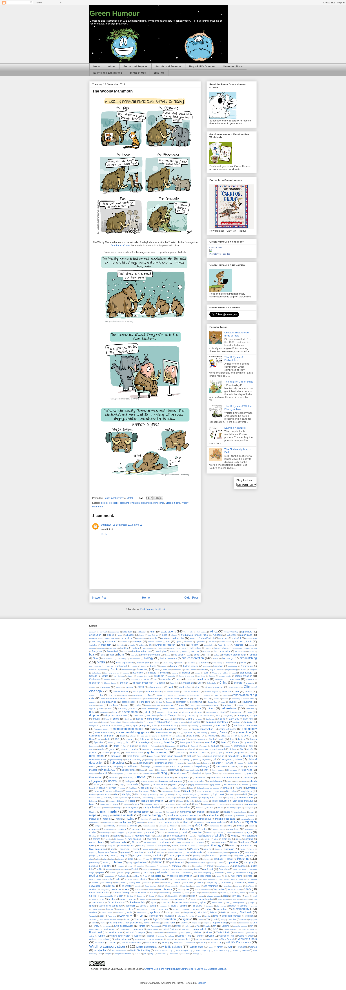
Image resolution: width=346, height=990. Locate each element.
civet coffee (185, 687)
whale (113, 942)
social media (206, 899)
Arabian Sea (225, 642)
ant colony (96, 642)
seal (127, 889)
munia (162, 832)
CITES (140, 687)
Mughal (131, 832)
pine (105, 859)
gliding (117, 752)
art (150, 645)
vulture (101, 935)
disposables (211, 712)
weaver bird (184, 939)
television (181, 916)
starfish (232, 906)
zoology (196, 954)
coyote (92, 705)
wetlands (99, 942)
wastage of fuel (226, 936)
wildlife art (216, 942)
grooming (149, 760)
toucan (243, 920)
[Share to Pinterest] (161, 498)
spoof (92, 906)
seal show (139, 889)
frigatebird (248, 742)
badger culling (148, 648)
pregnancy (151, 866)
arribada (142, 645)
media (161, 819)
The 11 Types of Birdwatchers (233, 359)
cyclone (251, 705)
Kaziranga (144, 791)
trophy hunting (220, 922)
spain (153, 902)
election (184, 726)
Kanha (239, 788)
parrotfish (161, 852)
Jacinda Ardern (159, 784)
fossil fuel (210, 742)
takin (223, 912)
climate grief (137, 692)
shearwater (164, 893)
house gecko (117, 773)
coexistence (137, 695)
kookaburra (204, 794)
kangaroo (227, 788)
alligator (174, 635)
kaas (191, 788)
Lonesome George (151, 804)
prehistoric (146, 502)
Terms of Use (138, 72)
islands (253, 781)
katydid (109, 791)
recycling (148, 872)
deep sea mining (186, 709)
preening (140, 866)
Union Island (152, 929)
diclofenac (173, 712)
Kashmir (98, 791)
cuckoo (227, 705)
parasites (138, 852)
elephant (124, 502)
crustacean (213, 705)
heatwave (104, 766)
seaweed (150, 889)
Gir (241, 749)
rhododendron (205, 876)
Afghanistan (202, 632)
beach (111, 655)
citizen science (155, 687)
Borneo (163, 666)
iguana (250, 773)
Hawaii (250, 763)
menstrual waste (247, 819)
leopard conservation (152, 800)
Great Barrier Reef (136, 756)
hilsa (241, 766)
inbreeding (128, 777)
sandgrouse (120, 883)
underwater (109, 929)
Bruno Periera (190, 670)
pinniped (121, 859)
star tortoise (221, 906)
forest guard (186, 742)
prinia (189, 866)
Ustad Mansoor (231, 929)
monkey (122, 829)
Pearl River (249, 852)
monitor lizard (109, 829)
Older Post (191, 597)
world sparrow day (221, 950)
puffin (99, 869)
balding (208, 648)
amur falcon (126, 638)
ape (178, 641)
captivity (171, 676)
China (223, 682)
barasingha (160, 651)
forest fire (169, 742)
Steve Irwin (96, 909)
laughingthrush (207, 797)
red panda (162, 872)
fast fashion (177, 736)
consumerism (151, 698)
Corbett (159, 702)
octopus (222, 842)
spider (203, 902)
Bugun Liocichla (216, 670)
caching (175, 673)
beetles (207, 655)
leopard (131, 800)
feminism (212, 735)
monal (251, 826)
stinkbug (120, 909)
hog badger (162, 770)
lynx (214, 804)
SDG (162, 886)
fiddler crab (225, 736)
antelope (137, 641)
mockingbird (186, 826)
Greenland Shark (97, 759)
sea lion (185, 886)
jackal (174, 784)
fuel (124, 746)
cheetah (124, 682)
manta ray (214, 812)
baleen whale (221, 648)
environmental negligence (132, 732)
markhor (228, 816)
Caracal (212, 676)
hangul (190, 763)
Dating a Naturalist (234, 427)
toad (214, 919)
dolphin (94, 715)
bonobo (134, 666)
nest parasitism (249, 836)
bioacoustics (135, 658)
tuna (254, 922)
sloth (225, 896)
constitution (136, 699)
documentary (236, 712)
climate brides (233, 687)
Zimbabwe (174, 954)
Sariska (177, 883)
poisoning (94, 862)
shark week (140, 892)
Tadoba (177, 913)
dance (134, 708)
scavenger (94, 886)
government (96, 755)
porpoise (93, 866)
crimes (148, 705)
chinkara (238, 683)
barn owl (195, 651)
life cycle (190, 801)
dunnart (168, 719)
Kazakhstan (131, 791)
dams (109, 708)
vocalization (239, 933)
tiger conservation (164, 919)
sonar (254, 899)
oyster (136, 849)
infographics (95, 781)
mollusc (240, 825)
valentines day (114, 932)
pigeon (250, 855)
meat (154, 819)
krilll (245, 794)
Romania (128, 879)
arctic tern (106, 644)
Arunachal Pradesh (165, 644)
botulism (206, 666)
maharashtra (183, 807)
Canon (130, 676)
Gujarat (205, 759)
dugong (139, 719)
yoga (151, 953)
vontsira (250, 933)
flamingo (180, 739)
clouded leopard (211, 692)
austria (251, 645)
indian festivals (164, 777)
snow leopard (178, 899)
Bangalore (97, 651)
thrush (127, 919)
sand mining (106, 883)
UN (252, 926)
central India (202, 679)
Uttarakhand (95, 932)
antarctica (110, 641)
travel (103, 923)
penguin (123, 855)
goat (213, 753)
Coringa (169, 702)
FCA (202, 736)
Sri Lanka (197, 906)
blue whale (231, 662)
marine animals (123, 815)
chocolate (250, 683)
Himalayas (108, 769)
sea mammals (210, 886)
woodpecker (100, 950)
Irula (244, 781)
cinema (129, 687)
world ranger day (203, 950)
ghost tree (203, 749)
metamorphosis (171, 822)
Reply (104, 534)
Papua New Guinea (107, 852)
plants (169, 859)
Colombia (169, 695)
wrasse (245, 950)
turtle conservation (123, 926)
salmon (254, 879)
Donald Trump (167, 715)
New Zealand (178, 839)
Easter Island (115, 722)
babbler (124, 648)
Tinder (200, 920)
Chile (200, 683)
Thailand (92, 920)
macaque (252, 804)
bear (121, 654)
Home (96, 66)
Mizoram (173, 826)
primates (176, 866)
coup (223, 702)
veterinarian (172, 933)
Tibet (136, 919)
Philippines (238, 856)
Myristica (92, 836)
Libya (180, 801)
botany (173, 666)
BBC (103, 655)
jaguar (184, 784)
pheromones (225, 856)
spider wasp (217, 903)
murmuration (173, 832)
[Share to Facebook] (157, 498)
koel (177, 794)
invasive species (196, 781)
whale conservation (131, 942)
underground (94, 929)
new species (134, 839)
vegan (152, 933)
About (112, 66)
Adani (153, 631)
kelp (155, 791)
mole (229, 825)
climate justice (153, 691)
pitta (147, 859)
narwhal (158, 836)
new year (151, 839)
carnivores (119, 679)
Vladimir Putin (223, 932)
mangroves (185, 811)
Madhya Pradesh (151, 807)
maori (251, 812)
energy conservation (202, 729)
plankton (157, 859)
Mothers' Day (188, 829)
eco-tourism (194, 722)
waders (138, 935)
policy (129, 863)
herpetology (201, 766)
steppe (254, 906)
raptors (101, 872)
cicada (119, 687)
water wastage (156, 939)
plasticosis (182, 859)
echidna (150, 722)
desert (114, 712)
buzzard (152, 673)
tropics (233, 923)
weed (208, 939)
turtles (142, 926)
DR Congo (192, 716)
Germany (167, 749)
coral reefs (144, 701)
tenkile (191, 916)
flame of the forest (163, 739)
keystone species (204, 791)
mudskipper (119, 832)
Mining (133, 825)
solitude (245, 899)
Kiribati (92, 794)
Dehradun (250, 709)
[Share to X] (154, 498)
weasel (170, 939)
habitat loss (117, 762)
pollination (140, 862)
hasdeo (240, 763)
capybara (201, 676)
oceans (200, 842)
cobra (100, 695)
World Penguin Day (184, 950)
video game (185, 933)
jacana (146, 785)
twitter (178, 926)
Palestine (194, 849)
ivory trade (132, 784)
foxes (224, 742)
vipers (209, 932)
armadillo (131, 645)
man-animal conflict (139, 811)
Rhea (145, 876)
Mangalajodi (171, 812)
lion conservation (220, 801)
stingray (109, 909)
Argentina (121, 645)
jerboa (122, 788)
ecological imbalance (217, 722)
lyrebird (223, 804)
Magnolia (170, 808)
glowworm (180, 753)
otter (231, 845)
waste (241, 936)
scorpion (138, 886)
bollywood (122, 666)
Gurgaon (226, 759)
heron (187, 766)
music (185, 832)
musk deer (197, 832)
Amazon (217, 635)
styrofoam (163, 909)
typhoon (188, 926)
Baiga (171, 648)
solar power (223, 899)
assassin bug (209, 645)
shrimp (251, 893)
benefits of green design (234, 655)
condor (216, 695)
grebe (190, 756)
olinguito (111, 846)
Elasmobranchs (168, 725)
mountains (233, 829)
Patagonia (222, 852)
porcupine (249, 862)
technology (154, 916)
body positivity (95, 666)
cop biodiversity (171, 698)
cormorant (181, 702)
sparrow (165, 902)
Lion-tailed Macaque (243, 801)
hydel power (180, 773)
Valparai (130, 932)
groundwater (161, 760)
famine (154, 736)
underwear (124, 929)
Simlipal (130, 896)
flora (232, 739)
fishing (130, 739)
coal (237, 691)
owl (113, 849)
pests (171, 855)
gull (214, 759)
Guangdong (184, 760)
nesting (96, 839)
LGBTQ (172, 801)
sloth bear (236, 896)
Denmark (104, 712)
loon (180, 804)
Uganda (206, 926)
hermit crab (174, 766)
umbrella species (240, 926)
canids (104, 676)
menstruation (94, 822)
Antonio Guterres (155, 642)
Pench (112, 856)
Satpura (200, 883)
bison (157, 663)
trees (146, 922)
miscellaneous (149, 826)
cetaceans (234, 679)
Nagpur (117, 836)
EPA (178, 733)
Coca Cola (112, 695)
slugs (247, 896)
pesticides (158, 855)
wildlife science (172, 946)
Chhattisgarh (187, 683)
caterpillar (166, 679)
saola (157, 883)
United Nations (170, 929)
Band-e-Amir (237, 648)
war (189, 935)
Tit (207, 919)
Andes (192, 638)
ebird (141, 722)
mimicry (111, 825)
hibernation (221, 766)
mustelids (219, 832)
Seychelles (218, 889)
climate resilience (191, 691)
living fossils (104, 804)
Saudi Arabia (226, 883)
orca (174, 845)
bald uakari (195, 648)
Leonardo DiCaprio (116, 801)
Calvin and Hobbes (220, 673)
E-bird (189, 719)
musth (229, 832)
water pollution (121, 939)
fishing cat (145, 739)
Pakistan (182, 849)
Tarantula (112, 916)
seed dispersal (164, 889)
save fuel (239, 882)
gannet (204, 746)
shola (214, 893)
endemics (172, 729)
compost (206, 695)
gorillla (251, 753)
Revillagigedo (123, 876)
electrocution (207, 726)
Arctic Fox (93, 645)
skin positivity (172, 896)
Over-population (97, 849)
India (141, 777)
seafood (93, 889)
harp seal (207, 763)
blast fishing (217, 663)
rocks (99, 879)
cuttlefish (240, 705)
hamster (180, 763)
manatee (158, 812)
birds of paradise (124, 662)
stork (130, 909)
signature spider (106, 896)
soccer (193, 899)
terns (215, 916)
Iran (237, 781)
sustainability (240, 908)
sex (187, 889)
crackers (113, 705)
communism (194, 695)
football (157, 742)
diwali (223, 712)
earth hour (248, 719)
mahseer (199, 808)
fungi (132, 746)
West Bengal (227, 939)
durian (178, 719)
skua (192, 896)
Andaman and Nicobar (172, 638)
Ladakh (134, 797)
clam (197, 687)
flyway (119, 742)
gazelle (101, 749)
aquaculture (200, 642)
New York (164, 839)
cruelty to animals (197, 705)
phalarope (197, 856)
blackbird (191, 663)
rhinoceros (158, 502)
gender (134, 749)
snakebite (144, 899)
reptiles (94, 875)
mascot (106, 818)
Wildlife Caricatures (238, 942)
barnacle (206, 651)
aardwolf (103, 632)
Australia (238, 644)
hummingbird (148, 773)
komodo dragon (189, 794)
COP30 (225, 699)
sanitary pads (134, 883)
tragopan (253, 920)
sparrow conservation (185, 902)
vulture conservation (120, 936)
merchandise (124, 822)
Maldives (92, 812)
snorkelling (163, 899)
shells (187, 893)
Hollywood (175, 770)
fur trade (143, 746)
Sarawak (166, 883)
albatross (129, 635)
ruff (152, 879)
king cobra (231, 791)
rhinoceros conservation (179, 875)
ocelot (212, 842)
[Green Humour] (210, 250)
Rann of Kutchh (239, 869)
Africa (214, 631)
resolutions (109, 876)
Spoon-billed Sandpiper (110, 906)
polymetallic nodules (196, 863)
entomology (249, 728)
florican (241, 739)
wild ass (178, 942)
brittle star (167, 670)
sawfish (251, 883)
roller (118, 879)
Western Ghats (247, 939)
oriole (193, 846)
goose (241, 752)
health (92, 766)
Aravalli (238, 641)
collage (159, 695)
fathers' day (191, 735)
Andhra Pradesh (207, 638)
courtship (247, 701)
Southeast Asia (137, 902)
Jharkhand (133, 788)
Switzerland (141, 913)
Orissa (201, 846)
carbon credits (225, 676)
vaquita (141, 932)
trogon (206, 923)
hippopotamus (128, 770)
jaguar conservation (199, 785)
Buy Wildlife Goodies (202, 66)
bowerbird (218, 666)
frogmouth (93, 746)
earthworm (93, 722)
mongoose (94, 829)
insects (112, 781)
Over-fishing (245, 845)
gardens (226, 746)
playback (218, 859)
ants (168, 641)
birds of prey (143, 662)
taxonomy (125, 915)
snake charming (128, 899)
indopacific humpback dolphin (225, 777)
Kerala (187, 791)
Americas (231, 635)
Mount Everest (219, 829)
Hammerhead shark (163, 763)
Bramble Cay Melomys (98, 670)
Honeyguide (232, 770)
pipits (130, 859)
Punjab (134, 869)
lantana (194, 798)
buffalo (202, 669)
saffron (197, 879)
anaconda (140, 638)
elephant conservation (245, 725)
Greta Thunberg (133, 759)
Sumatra (185, 909)
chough (92, 687)
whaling (165, 942)
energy (185, 729)
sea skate (228, 886)
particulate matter (194, 852)
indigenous (183, 777)
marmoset (240, 816)
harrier (217, 763)
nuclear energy (150, 842)
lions (91, 804)
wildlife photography (146, 947)
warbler (200, 936)
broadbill (177, 670)
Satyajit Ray (212, 883)
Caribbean (94, 679)
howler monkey (133, 773)
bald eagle (182, 648)
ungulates (138, 929)
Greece (200, 756)
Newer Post (99, 597)
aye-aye (101, 648)
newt (199, 839)
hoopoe (92, 773)
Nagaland (104, 836)
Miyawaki (162, 826)
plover (230, 859)
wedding (199, 939)
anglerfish (236, 638)
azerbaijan (112, 648)
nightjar (207, 839)
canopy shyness (143, 676)
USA (215, 929)
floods (221, 739)
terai (199, 916)
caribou (107, 679)
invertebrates (215, 781)
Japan (102, 788)
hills (233, 766)
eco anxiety (180, 722)
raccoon (185, 869)
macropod (118, 808)
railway (195, 869)
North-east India (118, 842)
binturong (122, 658)
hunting (162, 773)
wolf (230, 947)
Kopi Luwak (218, 794)
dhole (148, 712)
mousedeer (249, 829)
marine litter (213, 815)
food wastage (143, 742)
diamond (160, 712)
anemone (223, 638)
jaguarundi (215, 785)
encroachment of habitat (127, 728)
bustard (126, 673)
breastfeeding (128, 670)
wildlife (201, 942)
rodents (108, 879)
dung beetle (153, 718)
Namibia (128, 836)
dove (182, 716)
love (195, 804)
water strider (140, 939)
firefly (107, 739)
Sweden (119, 913)
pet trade (183, 855)
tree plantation (133, 922)
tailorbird (201, 912)
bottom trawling (190, 666)
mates (119, 819)
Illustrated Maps (233, 66)
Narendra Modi (142, 835)
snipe (153, 899)
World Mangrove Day (163, 950)
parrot (150, 852)
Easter (104, 722)
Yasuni (137, 954)
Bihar (95, 658)
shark (247, 889)
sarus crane (188, 883)
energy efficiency (227, 729)
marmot (251, 816)
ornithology (214, 845)
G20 (162, 746)
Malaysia (249, 807)
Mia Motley (198, 822)
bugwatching (231, 670)
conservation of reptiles (113, 698)
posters (106, 865)
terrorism (249, 916)
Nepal (234, 835)
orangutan (163, 845)
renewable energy (245, 872)
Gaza (91, 749)
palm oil (207, 849)
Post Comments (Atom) (152, 609)
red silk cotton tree (181, 872)
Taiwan (213, 912)
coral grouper (128, 702)
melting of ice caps (225, 818)
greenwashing (116, 760)
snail (102, 899)
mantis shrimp (240, 812)
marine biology (151, 815)
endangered (156, 729)
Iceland (224, 773)
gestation (180, 749)
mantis (226, 812)
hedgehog (118, 766)
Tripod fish (196, 923)
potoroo (121, 866)
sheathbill (177, 893)
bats (92, 654)
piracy (139, 859)
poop (220, 862)
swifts (129, 912)
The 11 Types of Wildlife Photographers (238, 408)
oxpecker (124, 849)
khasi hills (219, 791)
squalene (163, 906)
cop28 (207, 698)
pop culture (232, 862)
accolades (127, 631)
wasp (211, 935)
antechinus (125, 642)
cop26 (186, 698)
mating (130, 818)
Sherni (196, 893)
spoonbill (130, 905)
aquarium (213, 642)
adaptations (168, 631)
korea (230, 794)
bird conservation (193, 658)
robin (91, 879)
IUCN (113, 784)
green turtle (233, 756)
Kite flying (126, 794)
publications (239, 866)
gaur (251, 746)
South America (116, 902)
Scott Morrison (151, 886)
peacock (234, 852)
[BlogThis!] (151, 498)
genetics (145, 749)
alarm (120, 635)
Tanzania (93, 916)
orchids (183, 845)
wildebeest (190, 943)
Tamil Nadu (246, 912)
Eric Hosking (202, 733)
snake (111, 899)
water (251, 936)
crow (181, 705)
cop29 (216, 699)
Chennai (161, 683)
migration (251, 822)
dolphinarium (137, 716)
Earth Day (234, 719)
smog (94, 899)
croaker (157, 705)
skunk (201, 896)
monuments (152, 829)
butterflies (137, 672)
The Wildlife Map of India (238, 381)
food (128, 742)
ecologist (237, 722)
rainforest (208, 869)
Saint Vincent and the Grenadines (233, 879)
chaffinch (250, 679)
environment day (103, 732)
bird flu (216, 658)
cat (155, 679)
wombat (242, 947)
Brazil (114, 669)
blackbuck (204, 662)
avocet (92, 648)
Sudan (175, 909)
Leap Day (229, 798)
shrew (233, 892)
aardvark (92, 632)
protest (210, 866)
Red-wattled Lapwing (202, 873)
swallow (93, 912)
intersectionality (147, 781)
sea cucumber (173, 886)
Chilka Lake (211, 683)
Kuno (106, 797)
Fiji (253, 736)
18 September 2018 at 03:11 (127, 524)
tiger (145, 919)
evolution (135, 502)
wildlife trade (196, 947)
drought (96, 719)
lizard (115, 804)
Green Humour (114, 13)
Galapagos (171, 746)
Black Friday (168, 663)
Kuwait (115, 798)
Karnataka (251, 787)
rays (128, 872)
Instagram (130, 781)
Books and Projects (135, 66)
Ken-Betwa (166, 791)
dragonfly (228, 715)
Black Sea (180, 663)
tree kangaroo (115, 922)
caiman (197, 673)
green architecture (215, 756)
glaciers (93, 752)
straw (153, 909)
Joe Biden (146, 788)
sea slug (238, 886)
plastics (194, 859)
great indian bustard (171, 756)
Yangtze (108, 954)
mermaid (140, 822)
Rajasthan (224, 869)
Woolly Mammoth (119, 950)
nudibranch (165, 842)
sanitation (147, 883)
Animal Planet (251, 638)
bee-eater (178, 655)
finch (100, 739)
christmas (105, 687)
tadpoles (188, 912)
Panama (218, 849)
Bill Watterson (108, 658)
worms (235, 950)
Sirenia (151, 896)
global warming (157, 752)
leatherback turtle (245, 797)
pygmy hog (147, 869)
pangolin (229, 849)
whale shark (151, 942)
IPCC (229, 781)
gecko (112, 749)
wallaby (171, 936)
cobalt (91, 695)
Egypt (145, 725)
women (253, 947)
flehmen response (198, 739)
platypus (206, 859)
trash (94, 922)
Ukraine (225, 926)
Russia (161, 879)
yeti (144, 954)
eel (127, 725)
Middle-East (235, 822)
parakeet (125, 852)
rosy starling (141, 879)
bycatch (164, 673)
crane (126, 705)
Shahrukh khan (234, 889)
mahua (210, 807)
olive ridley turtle (126, 845)
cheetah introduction (143, 683)
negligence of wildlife (210, 835)
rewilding (135, 876)
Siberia (169, 502)
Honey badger (218, 770)
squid (173, 906)
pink (112, 859)
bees (196, 654)
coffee (149, 695)
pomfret (211, 863)
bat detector (240, 651)
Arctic (249, 641)
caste (146, 679)
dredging (241, 715)
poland (105, 863)
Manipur (201, 812)
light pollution (203, 801)
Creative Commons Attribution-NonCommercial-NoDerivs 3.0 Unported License (185, 969)
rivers (249, 875)
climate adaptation (214, 687)
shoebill (205, 893)
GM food (193, 752)
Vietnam (198, 932)
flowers (253, 739)
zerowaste (162, 954)
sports (143, 906)
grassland (116, 756)
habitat (238, 759)
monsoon (136, 829)
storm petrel (142, 909)
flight (211, 739)
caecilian (186, 673)
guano (195, 760)
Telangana (168, 916)
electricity (194, 726)
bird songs (228, 658)
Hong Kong (246, 770)
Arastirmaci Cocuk (120, 245)
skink (184, 896)
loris (187, 804)
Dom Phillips (152, 716)
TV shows (167, 926)
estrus (213, 733)
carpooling (136, 679)
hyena (208, 773)
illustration (95, 777)
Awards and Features (168, 66)
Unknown (106, 524)
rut (171, 879)
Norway (136, 842)
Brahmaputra (247, 666)
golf (220, 753)
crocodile (114, 502)
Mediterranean (174, 819)
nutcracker (189, 842)
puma (117, 869)
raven (120, 873)
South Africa (98, 902)
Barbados (174, 651)
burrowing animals (111, 673)
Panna (251, 849)
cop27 (197, 698)
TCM (140, 915)
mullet (139, 832)
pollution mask (177, 862)
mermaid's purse (154, 822)
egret (135, 725)
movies (92, 832)
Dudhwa (128, 719)
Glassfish (105, 753)
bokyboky (109, 666)
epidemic (188, 732)
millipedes (99, 826)
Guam (173, 760)
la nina (124, 798)
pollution (156, 862)
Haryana (229, 763)
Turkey (95, 926)
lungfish (206, 804)
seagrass (104, 889)
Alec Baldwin (153, 635)
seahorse (116, 889)
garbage (215, 746)
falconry (133, 736)
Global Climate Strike (134, 753)
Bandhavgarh (251, 648)
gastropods (239, 746)
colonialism (181, 695)
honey (205, 770)
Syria (168, 913)
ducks (116, 718)
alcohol (141, 635)
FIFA (235, 736)
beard (167, 655)
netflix (108, 839)
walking (161, 936)
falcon (123, 735)
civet (170, 687)
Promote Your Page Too (219, 254)
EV (234, 733)
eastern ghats (130, 722)
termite (207, 916)
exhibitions (94, 735)
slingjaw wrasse (213, 896)
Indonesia (200, 777)
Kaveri (118, 791)
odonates (245, 842)
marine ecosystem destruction (184, 815)
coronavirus (196, 701)
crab (100, 705)
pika (98, 859)
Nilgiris (238, 839)
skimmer (161, 896)
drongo (253, 715)
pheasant (210, 855)
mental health (109, 822)
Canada (93, 676)
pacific (172, 849)
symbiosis (155, 912)
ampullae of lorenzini (108, 638)
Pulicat (109, 869)
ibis (216, 773)
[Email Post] (140, 498)
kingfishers (246, 791)
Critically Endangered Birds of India (236, 334)
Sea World (249, 886)
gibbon (232, 749)
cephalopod (220, 679)
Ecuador (106, 725)
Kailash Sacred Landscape (208, 788)
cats (178, 679)
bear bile (134, 655)
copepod (93, 702)
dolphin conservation (116, 715)
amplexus (93, 638)
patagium (211, 852)
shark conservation (99, 892)
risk (226, 876)
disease (198, 712)
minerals (122, 826)
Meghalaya (205, 819)
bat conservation (222, 651)
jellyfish (112, 788)
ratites (112, 873)
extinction (109, 735)
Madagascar (132, 807)
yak (100, 954)
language (172, 798)
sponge (251, 903)
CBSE (189, 679)
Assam (194, 644)
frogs (104, 745)
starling (243, 906)
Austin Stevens (224, 645)
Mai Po (220, 808)
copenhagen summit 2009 (243, 699)
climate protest (173, 692)
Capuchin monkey (186, 676)
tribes (184, 922)
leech (102, 801)
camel (234, 673)
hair (134, 763)
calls (206, 673)
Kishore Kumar (104, 794)
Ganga (183, 746)
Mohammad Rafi (216, 826)
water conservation (99, 939)
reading (137, 873)
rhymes (218, 876)
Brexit (157, 670)
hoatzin (151, 770)
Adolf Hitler (188, 632)
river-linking (236, 876)
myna (249, 832)
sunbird (208, 909)
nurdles (178, 842)
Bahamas (162, 648)
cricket (138, 705)
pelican (102, 855)
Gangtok (194, 746)
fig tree (244, 735)
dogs (249, 712)
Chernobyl (173, 683)
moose (162, 829)
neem (191, 836)
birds (101, 662)
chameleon (94, 683)
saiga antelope (209, 879)
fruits (116, 746)
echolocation (163, 722)
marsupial (94, 819)
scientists (126, 886)
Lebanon (93, 801)
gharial (191, 749)
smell (255, 896)
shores (223, 893)
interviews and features (170, 781)
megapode (191, 819)
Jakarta (245, 785)
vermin (161, 933)
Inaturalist (114, 777)
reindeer (219, 872)
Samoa (95, 883)
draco (218, 716)
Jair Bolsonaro (231, 784)
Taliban (233, 913)
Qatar (157, 869)
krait (238, 794)
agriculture (246, 631)
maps (92, 815)
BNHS (243, 662)
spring (153, 906)
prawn (130, 866)
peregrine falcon (140, 855)
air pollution (95, 635)
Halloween (144, 763)
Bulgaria (253, 670)
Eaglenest (210, 719)
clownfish (226, 691)
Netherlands (119, 839)
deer (198, 708)
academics (114, 632)
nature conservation (175, 836)
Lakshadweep (147, 798)
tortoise (232, 919)
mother (172, 829)
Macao (241, 804)
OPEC (140, 846)
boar (252, 663)
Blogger (201, 983)
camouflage (246, 672)
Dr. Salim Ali (206, 715)
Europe (223, 732)
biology (104, 502)
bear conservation (150, 654)
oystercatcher (148, 849)
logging (135, 804)
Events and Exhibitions (107, 72)
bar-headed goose (141, 651)
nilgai (216, 839)
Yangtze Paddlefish (123, 954)
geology (156, 749)
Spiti (227, 903)
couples (233, 701)
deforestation (229, 708)
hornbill (103, 773)
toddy (223, 920)
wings (211, 947)
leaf (220, 798)
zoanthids (185, 954)
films (91, 739)
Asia (183, 644)
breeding (142, 669)
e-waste (199, 719)
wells (216, 939)
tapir (102, 916)
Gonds (229, 752)
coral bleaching (108, 701)
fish (117, 738)
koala (162, 794)
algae (164, 635)
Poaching (243, 858)
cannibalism (119, 676)
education (118, 726)
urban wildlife (200, 929)
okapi (102, 846)
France (235, 742)
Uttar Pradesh (248, 929)
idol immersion (237, 773)
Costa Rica (212, 702)
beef (189, 655)
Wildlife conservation (107, 946)
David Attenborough (149, 709)
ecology (248, 722)
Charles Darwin (110, 683)
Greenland (248, 756)
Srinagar (209, 906)
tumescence (244, 923)
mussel (209, 832)
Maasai (232, 804)
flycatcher (98, 742)
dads (101, 709)
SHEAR (153, 893)
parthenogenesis (175, 852)
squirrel (183, 905)
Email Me (159, 72)
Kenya (177, 791)
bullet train (96, 673)
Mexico (186, 822)
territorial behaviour (231, 916)
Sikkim (120, 896)
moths (204, 829)
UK (214, 926)
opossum (150, 846)
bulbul (243, 669)
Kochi (170, 794)
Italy (105, 785)
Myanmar (239, 832)
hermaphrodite (160, 767)
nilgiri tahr (227, 839)
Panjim (242, 849)
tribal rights (170, 922)
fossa (198, 742)
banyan (125, 651)
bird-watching (248, 658)
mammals (108, 811)
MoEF (198, 825)
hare (198, 763)
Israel (96, 784)
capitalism (159, 676)
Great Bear (153, 756)
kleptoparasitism (149, 794)
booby (144, 666)
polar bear (117, 862)
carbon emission (243, 676)
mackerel (107, 808)
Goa (204, 752)
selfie (180, 889)
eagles (221, 719)
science (110, 885)
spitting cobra (238, 903)
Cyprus (92, 709)
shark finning (122, 892)
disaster (186, 712)
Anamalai (153, 638)
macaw (97, 808)
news (191, 839)
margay (106, 816)
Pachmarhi (161, 849)
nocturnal (249, 839)
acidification (141, 632)
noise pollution (96, 842)
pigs (91, 859)
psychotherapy (223, 866)
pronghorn (198, 866)
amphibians (246, 635)
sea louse (196, 886)
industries (249, 777)
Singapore (141, 896)
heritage (146, 767)
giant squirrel (218, 749)
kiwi (137, 794)
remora (229, 873)
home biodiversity (192, 770)
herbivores (132, 766)
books (153, 666)
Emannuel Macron (101, 729)
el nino (155, 726)
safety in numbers (183, 879)
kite (115, 794)
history (142, 770)
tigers (177, 502)
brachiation (232, 666)
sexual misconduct (202, 889)
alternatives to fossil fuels (194, 635)
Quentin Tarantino (171, 869)
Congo (226, 695)
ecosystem (93, 726)
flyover (110, 742)
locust (126, 804)
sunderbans (222, 909)
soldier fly (235, 899)
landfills (160, 797)
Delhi (91, 712)
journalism (173, 788)
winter (220, 947)
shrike (242, 893)
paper (91, 852)
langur (182, 797)
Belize (216, 655)
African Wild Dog (231, 632)
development (130, 711)
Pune (125, 869)
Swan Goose (106, 913)
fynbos (154, 746)
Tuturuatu (155, 926)
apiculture (188, 642)
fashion (164, 735)
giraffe (250, 749)
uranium (185, 929)
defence (211, 708)
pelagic (92, 856)
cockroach (124, 695)
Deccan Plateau (168, 709)
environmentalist (164, 732)
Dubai (106, 719)
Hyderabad (195, 773)
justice (183, 788)
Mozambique (105, 832)
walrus (180, 936)
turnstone (107, 926)
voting (91, 936)
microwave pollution (215, 822)
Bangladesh (112, 651)
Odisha (233, 842)
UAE (197, 926)
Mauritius (144, 819)
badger (135, 648)
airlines (110, 635)
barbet (184, 651)
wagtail (150, 936)
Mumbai (150, 832)
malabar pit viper (234, 808)
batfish (251, 651)
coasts (248, 691)
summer (197, 909)
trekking (157, 923)
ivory (121, 785)
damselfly (122, 708)
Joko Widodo (160, 788)
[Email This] (147, 498)
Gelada (124, 749)
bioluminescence (168, 658)
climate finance (121, 691)
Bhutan (253, 655)
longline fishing (169, 804)
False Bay (144, 736)
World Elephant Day (140, 950)
